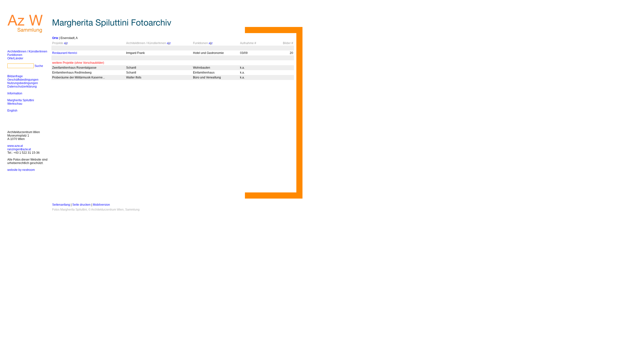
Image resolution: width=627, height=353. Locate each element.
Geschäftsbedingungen (22, 79)
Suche (39, 66)
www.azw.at (15, 146)
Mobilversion (101, 204)
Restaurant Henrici (64, 53)
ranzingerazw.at (19, 149)
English (12, 110)
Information (14, 93)
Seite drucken (81, 204)
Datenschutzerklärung (22, 86)
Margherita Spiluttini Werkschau (20, 102)
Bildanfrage (15, 76)
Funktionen (14, 55)
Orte (55, 38)
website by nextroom (21, 170)
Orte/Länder (15, 58)
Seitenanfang (61, 204)
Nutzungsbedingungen (22, 83)
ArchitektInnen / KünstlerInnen (27, 51)
